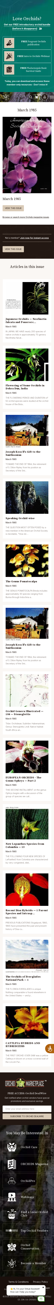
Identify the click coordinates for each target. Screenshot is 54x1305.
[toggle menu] (52, 97)
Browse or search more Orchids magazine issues (26, 217)
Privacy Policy (40, 1281)
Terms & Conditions (18, 1281)
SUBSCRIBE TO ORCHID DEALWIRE (27, 1116)
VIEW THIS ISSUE (13, 208)
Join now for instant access (34, 238)
